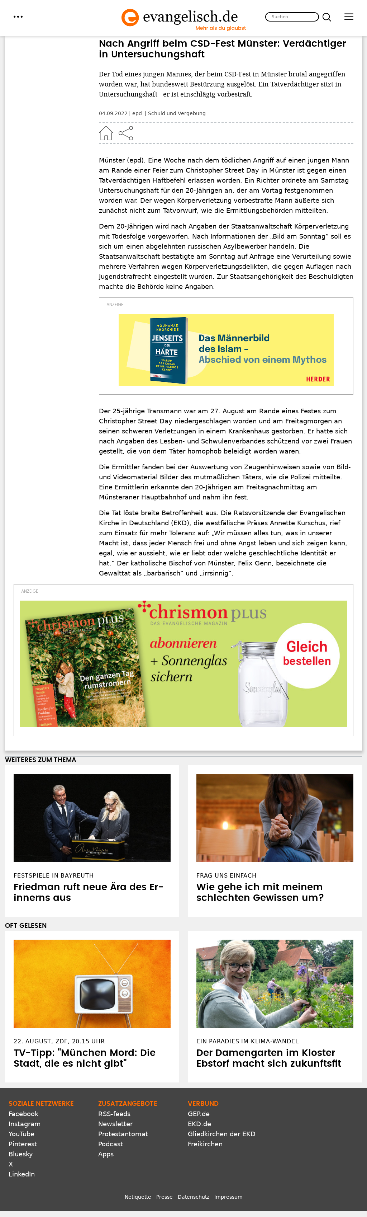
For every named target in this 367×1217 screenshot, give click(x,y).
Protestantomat (123, 1134)
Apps (106, 1154)
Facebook (23, 1114)
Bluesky (21, 1154)
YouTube (21, 1134)
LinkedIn (22, 1174)
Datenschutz (193, 1197)
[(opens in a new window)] (226, 350)
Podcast (110, 1144)
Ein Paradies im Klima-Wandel (247, 1041)
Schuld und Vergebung (177, 113)
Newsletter (115, 1124)
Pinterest (23, 1144)
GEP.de (199, 1114)
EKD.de (199, 1124)
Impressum (228, 1197)
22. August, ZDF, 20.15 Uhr (59, 1041)
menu (18, 16)
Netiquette (138, 1197)
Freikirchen (205, 1144)
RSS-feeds (114, 1114)
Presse (164, 1197)
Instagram (25, 1124)
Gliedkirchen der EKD (222, 1134)
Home (106, 133)
